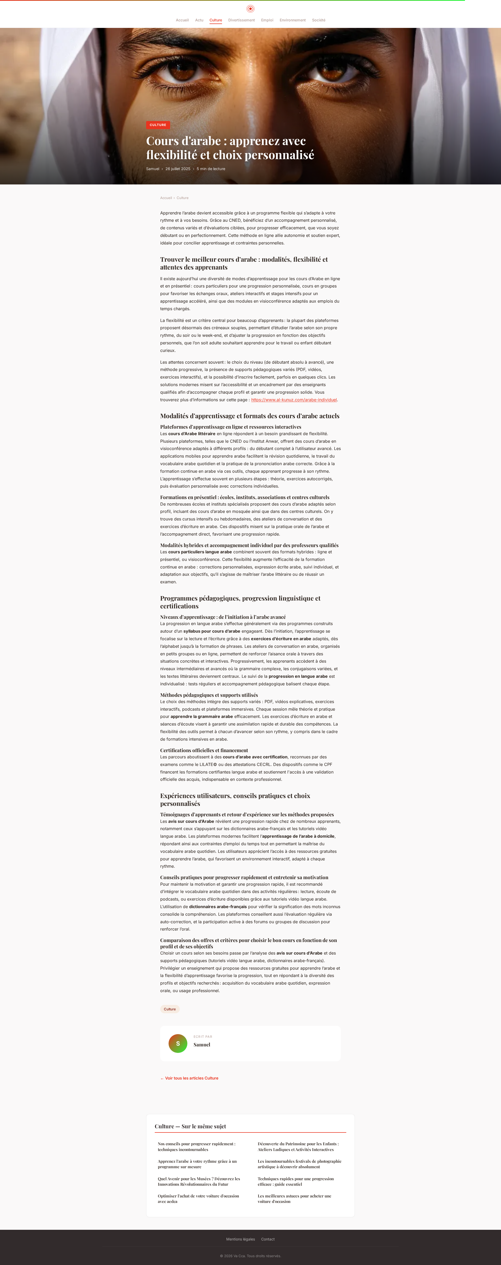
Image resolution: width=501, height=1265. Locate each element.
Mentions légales (240, 1239)
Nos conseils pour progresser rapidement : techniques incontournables (196, 1146)
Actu (199, 20)
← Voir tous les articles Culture (189, 1078)
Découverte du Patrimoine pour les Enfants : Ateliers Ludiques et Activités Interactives (298, 1146)
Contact (268, 1239)
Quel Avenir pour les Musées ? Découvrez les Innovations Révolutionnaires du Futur (199, 1181)
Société (318, 20)
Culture (216, 20)
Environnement (293, 20)
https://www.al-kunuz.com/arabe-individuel (294, 399)
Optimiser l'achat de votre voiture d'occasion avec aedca (198, 1198)
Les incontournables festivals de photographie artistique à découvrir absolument (300, 1164)
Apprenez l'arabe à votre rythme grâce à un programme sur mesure (197, 1164)
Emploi (267, 20)
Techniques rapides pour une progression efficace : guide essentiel (296, 1181)
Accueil (182, 20)
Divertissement (241, 20)
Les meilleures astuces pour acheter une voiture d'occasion (294, 1198)
